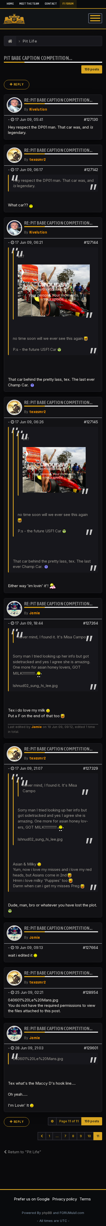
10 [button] (89, 1136)
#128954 (90, 992)
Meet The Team (29, 4)
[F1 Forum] (10, 41)
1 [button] (49, 1136)
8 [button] (73, 1136)
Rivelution (38, 109)
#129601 (91, 1047)
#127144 (91, 242)
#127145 (91, 421)
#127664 (90, 947)
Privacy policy (64, 1199)
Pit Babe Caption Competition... (38, 58)
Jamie (34, 613)
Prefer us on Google (32, 1199)
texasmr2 (37, 159)
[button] (42, 1136)
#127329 (90, 768)
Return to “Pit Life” (24, 1151)
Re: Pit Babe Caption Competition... (58, 100)
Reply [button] (18, 84)
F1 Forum (68, 4)
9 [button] (81, 1136)
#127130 (91, 119)
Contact (51, 4)
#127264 (90, 623)
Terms (85, 1199)
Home (10, 4)
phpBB (47, 1213)
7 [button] (65, 1136)
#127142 (91, 169)
